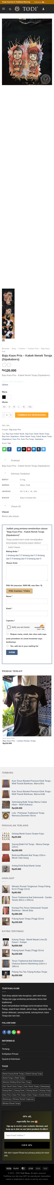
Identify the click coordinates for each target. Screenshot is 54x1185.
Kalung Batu (7, 1091)
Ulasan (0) (15, 506)
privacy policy (34, 1153)
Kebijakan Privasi (10, 1054)
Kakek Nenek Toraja (27, 436)
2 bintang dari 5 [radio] (28, 555)
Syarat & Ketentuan (11, 1059)
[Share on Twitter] (19, 449)
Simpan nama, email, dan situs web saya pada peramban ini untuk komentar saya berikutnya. (26, 638)
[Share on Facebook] (9, 449)
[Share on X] (14, 449)
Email (9, 608)
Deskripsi (15, 460)
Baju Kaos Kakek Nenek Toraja (37, 434)
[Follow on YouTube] (18, 1032)
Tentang (5, 1049)
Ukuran (5, 402)
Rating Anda (12, 551)
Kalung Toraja (45, 1091)
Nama (9, 596)
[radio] (4, 397)
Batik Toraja (19, 1078)
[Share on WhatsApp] (4, 449)
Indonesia (37, 2)
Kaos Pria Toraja (27, 439)
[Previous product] (9, 365)
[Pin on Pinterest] (29, 449)
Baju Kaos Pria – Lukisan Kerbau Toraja (19, 741)
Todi (9, 443)
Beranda (5, 349)
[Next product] (4, 365)
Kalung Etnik (19, 1091)
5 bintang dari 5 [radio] (34, 559)
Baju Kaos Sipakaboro (10, 436)
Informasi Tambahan (20, 474)
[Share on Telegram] (43, 449)
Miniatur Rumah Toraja (11, 1103)
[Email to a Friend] (24, 449)
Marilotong (7, 1099)
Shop (14, 349)
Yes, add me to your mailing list (24, 646)
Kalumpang (45, 1086)
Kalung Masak (32, 1091)
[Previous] (3, 753)
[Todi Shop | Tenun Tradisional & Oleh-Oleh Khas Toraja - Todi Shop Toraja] (27, 8)
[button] (3, 8)
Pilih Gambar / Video (19, 591)
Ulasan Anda (11, 563)
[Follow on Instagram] (9, 1032)
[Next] (10, 753)
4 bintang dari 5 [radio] (19, 559)
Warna (4, 392)
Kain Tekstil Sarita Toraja (12, 1086)
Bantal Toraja (8, 1078)
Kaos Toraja (32, 1095)
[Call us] (14, 1032)
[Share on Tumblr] (38, 449)
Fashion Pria (33, 349)
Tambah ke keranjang (32, 415)
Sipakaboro (39, 439)
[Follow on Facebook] (4, 1032)
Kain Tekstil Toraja (31, 1086)
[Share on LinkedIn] (33, 449)
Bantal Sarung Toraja (34, 1074)
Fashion (22, 349)
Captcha (10, 621)
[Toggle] (5, 459)
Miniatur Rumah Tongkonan (23, 1099)
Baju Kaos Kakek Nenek (15, 434)
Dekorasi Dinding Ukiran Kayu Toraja (17, 1082)
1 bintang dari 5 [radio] (13, 555)
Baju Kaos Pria (15, 430)
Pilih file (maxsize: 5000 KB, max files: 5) (24, 585)
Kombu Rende (44, 1095)
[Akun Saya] (43, 9)
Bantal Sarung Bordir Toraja (13, 1074)
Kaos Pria (16, 439)
